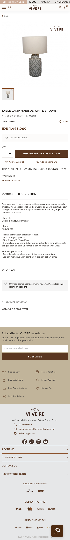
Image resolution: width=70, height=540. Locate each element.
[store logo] (35, 7)
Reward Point (47, 388)
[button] (46, 162)
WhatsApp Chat (27, 433)
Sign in (58, 284)
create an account (18, 287)
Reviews (8, 270)
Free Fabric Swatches (17, 388)
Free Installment (15, 380)
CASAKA (45, 2)
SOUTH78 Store (11, 181)
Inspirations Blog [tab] (14, 474)
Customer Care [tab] (12, 457)
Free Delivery (14, 372)
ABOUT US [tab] (8, 449)
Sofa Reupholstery (16, 396)
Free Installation (49, 372)
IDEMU (32, 2)
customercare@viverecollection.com (37, 429)
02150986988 (25, 425)
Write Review (8, 122)
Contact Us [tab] (9, 466)
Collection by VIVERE (13, 2)
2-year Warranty (49, 380)
